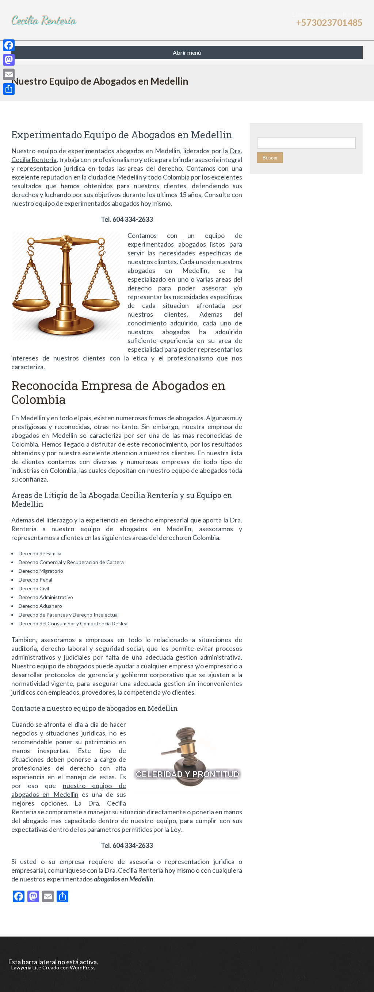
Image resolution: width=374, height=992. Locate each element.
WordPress (82, 967)
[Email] (8, 74)
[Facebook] (8, 45)
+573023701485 (329, 22)
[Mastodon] (8, 60)
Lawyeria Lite (26, 967)
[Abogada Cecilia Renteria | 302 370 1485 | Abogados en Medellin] (45, 20)
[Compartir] (8, 89)
